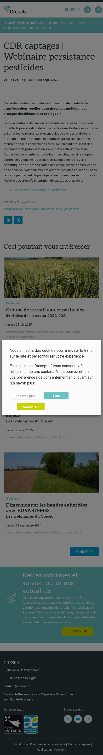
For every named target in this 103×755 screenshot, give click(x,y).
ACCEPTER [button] (31, 406)
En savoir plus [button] (25, 396)
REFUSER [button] (56, 396)
